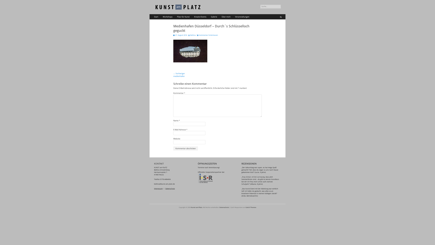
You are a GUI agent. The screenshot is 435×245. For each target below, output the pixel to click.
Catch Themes (251, 207)
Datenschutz (170, 188)
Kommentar (179, 93)
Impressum (158, 188)
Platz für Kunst (183, 17)
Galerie (214, 17)
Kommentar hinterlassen (208, 35)
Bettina (193, 35)
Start (156, 17)
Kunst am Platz (196, 207)
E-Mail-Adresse (180, 129)
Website (176, 138)
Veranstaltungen (242, 17)
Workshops (168, 17)
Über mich (226, 17)
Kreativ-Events (200, 17)
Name (176, 120)
